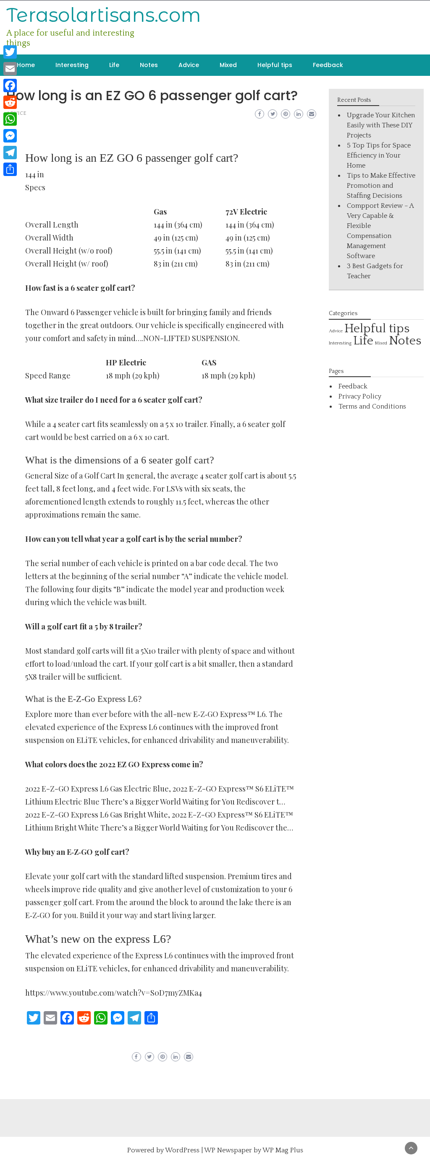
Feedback (328, 65)
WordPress (182, 1150)
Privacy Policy (359, 396)
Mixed (228, 65)
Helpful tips (274, 65)
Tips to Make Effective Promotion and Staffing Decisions (381, 185)
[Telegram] (10, 152)
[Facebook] (10, 85)
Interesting (72, 65)
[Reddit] (10, 102)
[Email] (10, 68)
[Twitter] (10, 52)
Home (26, 65)
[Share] (10, 169)
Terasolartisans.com (103, 15)
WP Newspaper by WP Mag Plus (253, 1150)
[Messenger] (10, 135)
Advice (188, 65)
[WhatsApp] (10, 119)
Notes (149, 65)
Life (114, 65)
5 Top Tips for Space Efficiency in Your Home (379, 155)
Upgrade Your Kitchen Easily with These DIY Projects (381, 125)
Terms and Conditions (372, 406)
